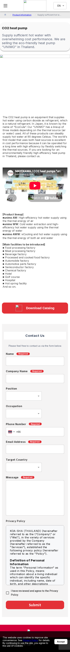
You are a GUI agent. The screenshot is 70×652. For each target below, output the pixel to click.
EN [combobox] (59, 5)
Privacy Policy (30, 640)
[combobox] (24, 396)
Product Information (22, 15)
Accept (61, 641)
